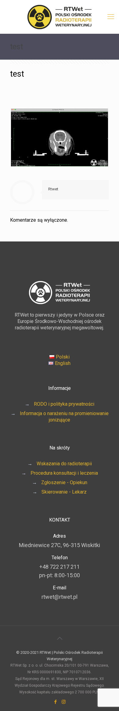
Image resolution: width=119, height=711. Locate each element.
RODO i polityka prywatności (64, 404)
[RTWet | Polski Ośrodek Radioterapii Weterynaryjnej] (59, 16)
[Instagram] (63, 702)
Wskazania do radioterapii (64, 463)
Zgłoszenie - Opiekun (64, 482)
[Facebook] (55, 702)
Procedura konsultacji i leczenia (64, 473)
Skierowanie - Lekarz (64, 492)
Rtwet (53, 189)
